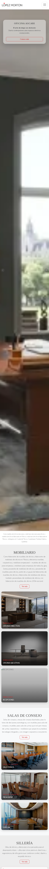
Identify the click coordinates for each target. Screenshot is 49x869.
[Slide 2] (24, 525)
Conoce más (24, 39)
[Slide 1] (20, 525)
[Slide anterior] (2, 270)
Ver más (24, 586)
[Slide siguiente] (46, 270)
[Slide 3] (29, 525)
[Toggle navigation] (45, 4)
